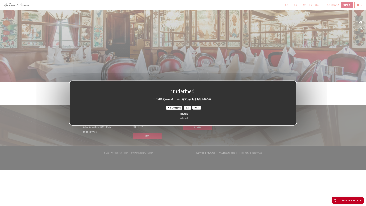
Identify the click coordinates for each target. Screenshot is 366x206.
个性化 (196, 108)
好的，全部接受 (174, 108)
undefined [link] (184, 118)
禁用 (187, 108)
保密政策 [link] (184, 114)
